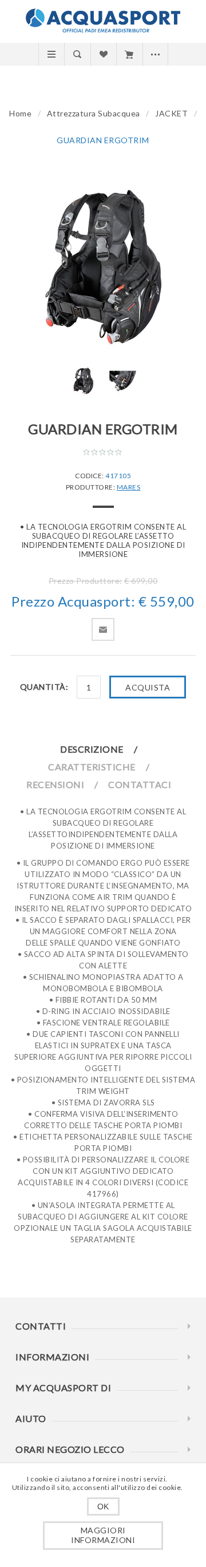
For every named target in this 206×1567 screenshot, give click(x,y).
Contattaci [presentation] (139, 784)
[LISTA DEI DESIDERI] (103, 54)
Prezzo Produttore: (85, 580)
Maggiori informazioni (103, 1535)
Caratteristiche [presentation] (92, 766)
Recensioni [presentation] (55, 784)
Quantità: (44, 687)
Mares (129, 487)
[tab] (103, 749)
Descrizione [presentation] (92, 749)
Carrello (129, 54)
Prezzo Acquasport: (73, 601)
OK (103, 1506)
